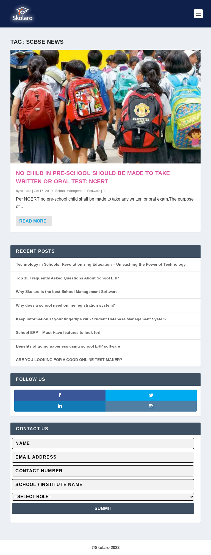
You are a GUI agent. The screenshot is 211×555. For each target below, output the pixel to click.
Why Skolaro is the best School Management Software (67, 291)
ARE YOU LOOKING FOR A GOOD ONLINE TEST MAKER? (69, 359)
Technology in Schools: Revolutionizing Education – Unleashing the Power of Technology (101, 264)
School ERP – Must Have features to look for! (58, 332)
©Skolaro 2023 (106, 547)
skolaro (25, 191)
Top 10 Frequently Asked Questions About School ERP (67, 278)
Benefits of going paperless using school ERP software (68, 346)
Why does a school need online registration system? (65, 305)
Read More (32, 221)
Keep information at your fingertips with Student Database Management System (91, 319)
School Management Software (77, 191)
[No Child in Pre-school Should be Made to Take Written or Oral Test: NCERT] (105, 106)
